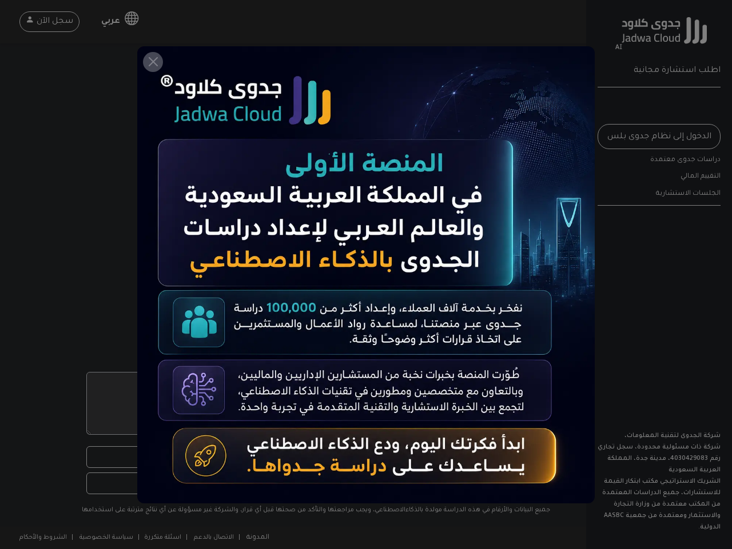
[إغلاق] (153, 62)
